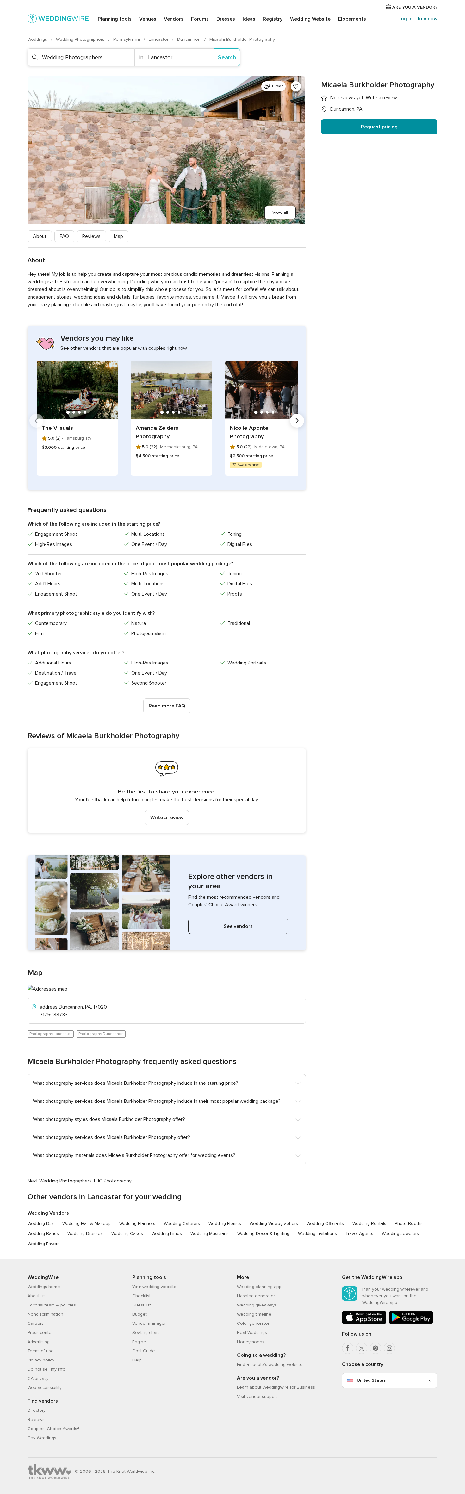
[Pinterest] (375, 1348)
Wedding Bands (43, 1233)
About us (37, 1296)
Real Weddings (252, 1332)
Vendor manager (149, 1323)
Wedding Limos (167, 1233)
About (39, 236)
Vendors (173, 19)
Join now (427, 18)
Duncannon (189, 39)
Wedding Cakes (127, 1233)
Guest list (141, 1305)
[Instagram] (389, 1348)
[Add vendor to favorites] (296, 86)
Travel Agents (359, 1233)
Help (137, 1360)
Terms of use (41, 1351)
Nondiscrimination (45, 1314)
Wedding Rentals (369, 1223)
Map (118, 236)
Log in (405, 18)
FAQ (64, 236)
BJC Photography (113, 1181)
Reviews (91, 236)
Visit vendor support (257, 1396)
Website (310, 19)
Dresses (225, 19)
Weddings (38, 39)
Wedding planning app (259, 1286)
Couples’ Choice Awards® (53, 1428)
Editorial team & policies (52, 1305)
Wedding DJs (41, 1223)
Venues (147, 19)
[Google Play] (411, 1322)
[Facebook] (347, 1348)
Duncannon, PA (346, 109)
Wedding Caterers (182, 1223)
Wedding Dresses (85, 1233)
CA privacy (38, 1378)
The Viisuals (57, 427)
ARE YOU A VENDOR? (414, 7)
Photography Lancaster (50, 1033)
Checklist (141, 1296)
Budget (139, 1314)
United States (371, 1380)
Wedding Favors (43, 1243)
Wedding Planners (137, 1223)
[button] (167, 790)
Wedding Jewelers (400, 1233)
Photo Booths (409, 1223)
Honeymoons (250, 1341)
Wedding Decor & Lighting (263, 1233)
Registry (272, 19)
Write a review (166, 817)
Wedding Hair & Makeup (86, 1223)
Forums (200, 19)
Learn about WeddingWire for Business (276, 1387)
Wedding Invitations (317, 1233)
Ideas (249, 19)
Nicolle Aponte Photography (249, 432)
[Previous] (36, 421)
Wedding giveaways (257, 1305)
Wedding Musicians (209, 1233)
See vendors (238, 926)
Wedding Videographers (274, 1223)
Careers (36, 1323)
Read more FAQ (167, 706)
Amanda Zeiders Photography (157, 432)
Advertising (39, 1341)
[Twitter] (361, 1348)
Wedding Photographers (81, 39)
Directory (37, 1410)
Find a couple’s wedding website (270, 1364)
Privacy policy (41, 1360)
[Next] (297, 421)
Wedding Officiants (325, 1223)
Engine (139, 1341)
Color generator (253, 1323)
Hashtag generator (256, 1296)
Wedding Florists (224, 1223)
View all (280, 212)
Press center (40, 1332)
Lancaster (159, 39)
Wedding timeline (254, 1314)
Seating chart (145, 1332)
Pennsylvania (127, 39)
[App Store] (364, 1322)
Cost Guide (143, 1351)
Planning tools (115, 19)
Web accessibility (45, 1387)
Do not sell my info (46, 1369)
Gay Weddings (42, 1438)
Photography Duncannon (101, 1033)
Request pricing (379, 127)
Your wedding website (154, 1286)
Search (227, 57)
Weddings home (44, 1286)
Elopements (352, 19)
